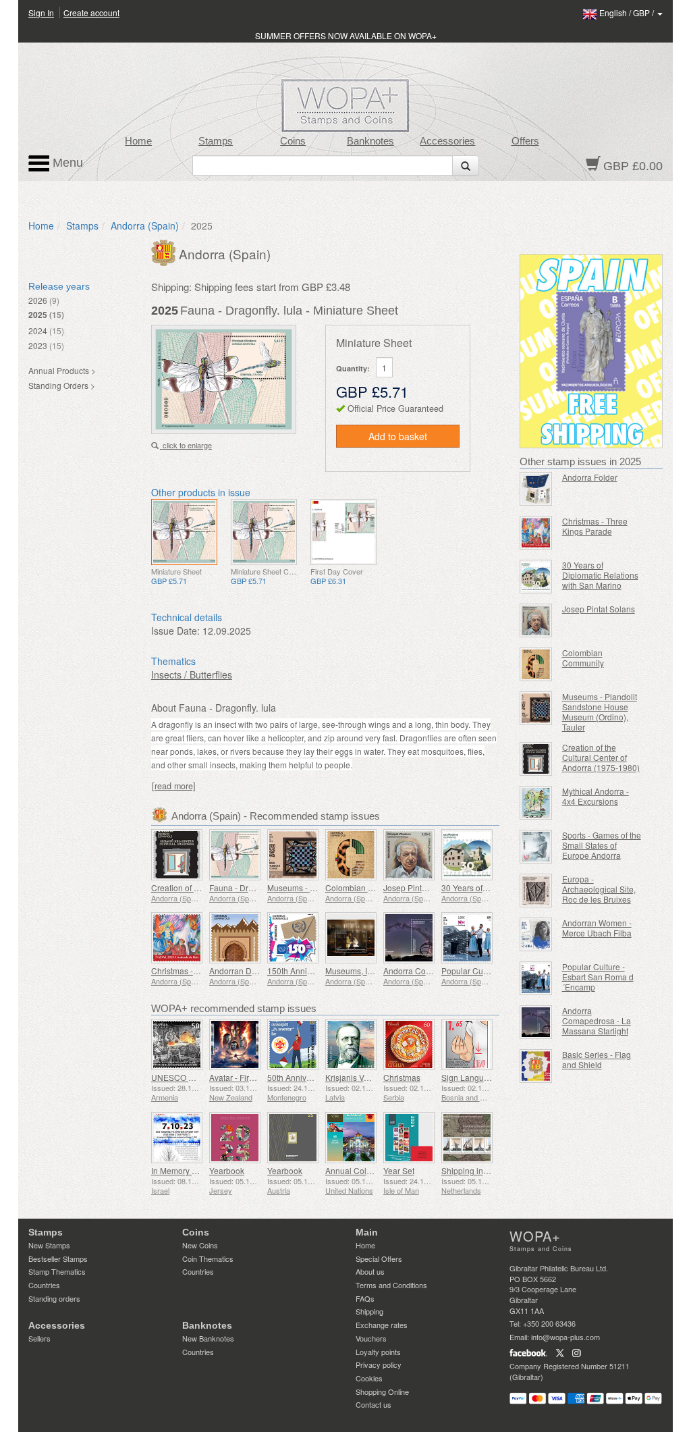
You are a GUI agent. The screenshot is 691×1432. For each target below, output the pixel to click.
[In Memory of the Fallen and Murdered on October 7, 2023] (176, 1137)
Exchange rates (382, 1324)
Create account (91, 12)
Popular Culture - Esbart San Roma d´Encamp (598, 976)
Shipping (369, 1311)
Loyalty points (378, 1351)
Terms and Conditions (391, 1284)
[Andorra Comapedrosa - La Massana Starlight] (409, 937)
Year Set (398, 1170)
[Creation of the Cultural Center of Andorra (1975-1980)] (176, 854)
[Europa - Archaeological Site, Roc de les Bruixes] (536, 890)
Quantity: (353, 368)
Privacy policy (379, 1364)
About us (370, 1271)
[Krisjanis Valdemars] (351, 1044)
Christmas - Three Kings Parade (595, 526)
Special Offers (379, 1258)
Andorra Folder (589, 477)
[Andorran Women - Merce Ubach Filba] (536, 934)
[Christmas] (409, 1044)
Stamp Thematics (57, 1271)
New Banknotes (208, 1338)
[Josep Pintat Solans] (409, 854)
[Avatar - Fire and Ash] (234, 1044)
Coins (293, 141)
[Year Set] (409, 1137)
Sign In (41, 12)
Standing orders (54, 1298)
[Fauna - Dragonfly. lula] (184, 532)
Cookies (369, 1378)
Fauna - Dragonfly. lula (250, 887)
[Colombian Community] (351, 854)
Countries (44, 1284)
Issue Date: (175, 630)
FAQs (365, 1298)
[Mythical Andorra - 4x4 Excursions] (536, 803)
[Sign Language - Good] (467, 1044)
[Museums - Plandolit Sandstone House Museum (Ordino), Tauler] (293, 854)
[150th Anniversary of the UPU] (293, 937)
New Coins (200, 1245)
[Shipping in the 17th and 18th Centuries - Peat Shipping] (467, 1137)
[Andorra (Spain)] (165, 251)
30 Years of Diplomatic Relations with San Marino (600, 575)
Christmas (401, 1077)
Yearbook (226, 1170)
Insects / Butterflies (191, 674)
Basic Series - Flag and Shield (596, 1059)
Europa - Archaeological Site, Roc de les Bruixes (599, 889)
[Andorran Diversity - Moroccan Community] (234, 937)
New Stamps (49, 1245)
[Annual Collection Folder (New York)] (351, 1137)
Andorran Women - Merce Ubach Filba (597, 927)
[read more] (174, 786)
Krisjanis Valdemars (361, 1077)
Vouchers (371, 1338)
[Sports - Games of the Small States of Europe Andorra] (536, 847)
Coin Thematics (207, 1258)
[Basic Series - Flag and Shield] (536, 1066)
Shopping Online (382, 1391)
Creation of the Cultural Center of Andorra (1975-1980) (601, 757)
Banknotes (370, 141)
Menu (66, 162)
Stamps (215, 141)
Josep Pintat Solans (419, 887)
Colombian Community (367, 887)
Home (138, 141)
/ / (627, 12)
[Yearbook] (234, 1137)
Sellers (39, 1338)
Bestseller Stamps (58, 1258)
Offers (525, 141)
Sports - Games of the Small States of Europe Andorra (601, 845)
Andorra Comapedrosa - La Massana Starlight (596, 1020)
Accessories (447, 141)
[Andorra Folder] (536, 489)
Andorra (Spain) (145, 225)
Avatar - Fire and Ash (247, 1077)
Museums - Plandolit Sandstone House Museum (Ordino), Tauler (599, 712)
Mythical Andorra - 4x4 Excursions (595, 796)
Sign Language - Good (483, 1077)
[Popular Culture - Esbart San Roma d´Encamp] (467, 937)
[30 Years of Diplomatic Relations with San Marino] (467, 854)
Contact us (373, 1404)
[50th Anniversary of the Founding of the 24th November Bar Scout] (293, 1044)
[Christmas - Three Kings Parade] (176, 937)
